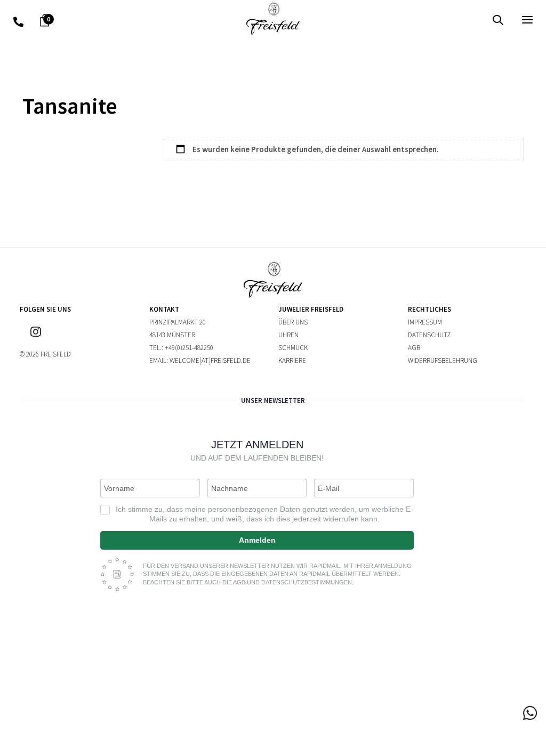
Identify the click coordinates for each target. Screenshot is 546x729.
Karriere (292, 360)
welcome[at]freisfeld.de (210, 360)
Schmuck (293, 347)
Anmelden (257, 540)
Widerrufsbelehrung (442, 360)
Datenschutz (429, 334)
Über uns (293, 322)
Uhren (288, 334)
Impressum (425, 322)
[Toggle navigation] (446, 19)
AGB (414, 347)
